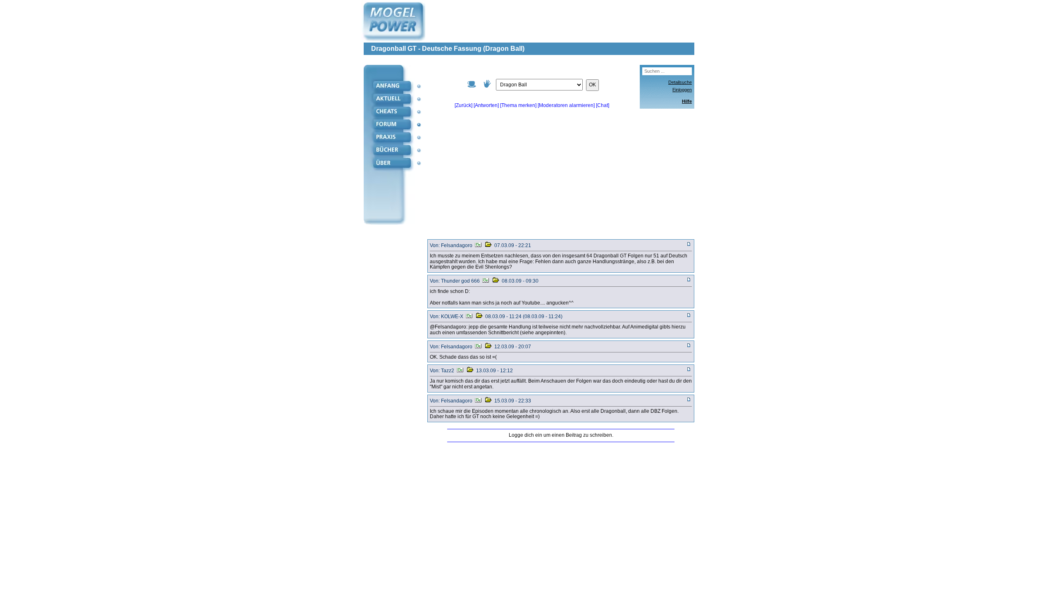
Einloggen (682, 89)
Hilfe (687, 101)
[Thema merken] (518, 105)
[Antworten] (486, 105)
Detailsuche (680, 82)
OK (592, 85)
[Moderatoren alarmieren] (567, 105)
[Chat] (602, 105)
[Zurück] (463, 105)
